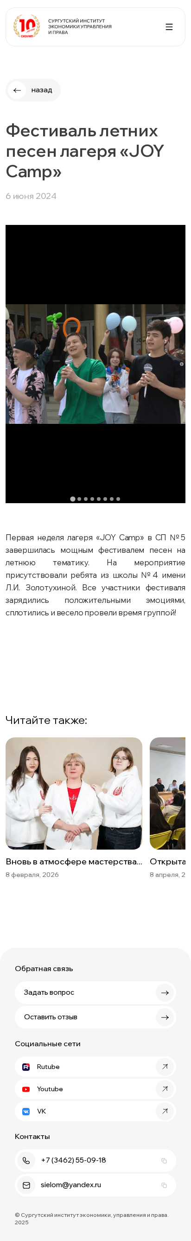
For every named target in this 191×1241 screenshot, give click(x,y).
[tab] (72, 498)
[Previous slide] (9, 364)
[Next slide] (182, 364)
